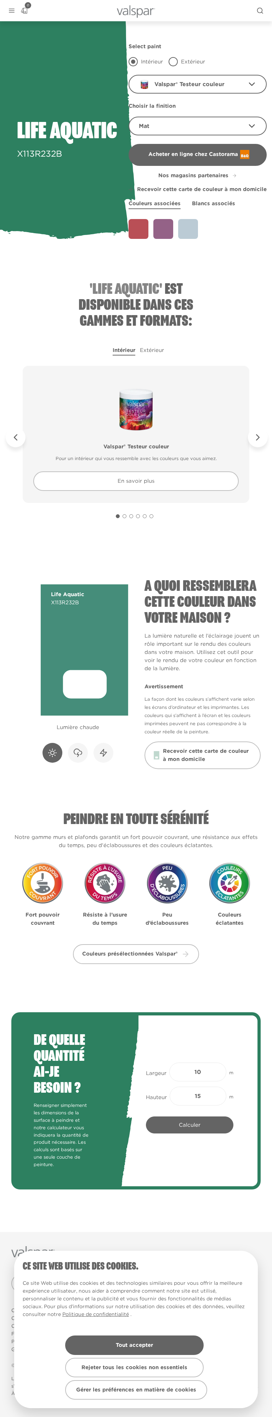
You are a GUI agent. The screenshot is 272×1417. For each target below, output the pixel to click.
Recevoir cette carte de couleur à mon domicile (202, 189)
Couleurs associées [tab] (155, 203)
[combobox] (198, 84)
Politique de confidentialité (95, 1314)
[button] (11, 11)
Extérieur (152, 350)
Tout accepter (134, 1345)
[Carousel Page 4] (138, 516)
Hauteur (156, 1097)
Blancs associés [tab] (213, 203)
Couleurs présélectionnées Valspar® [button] (130, 954)
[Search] (260, 10)
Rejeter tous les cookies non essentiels (134, 1367)
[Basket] (24, 10)
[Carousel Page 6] (151, 516)
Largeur (156, 1073)
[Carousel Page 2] (124, 516)
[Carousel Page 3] (131, 516)
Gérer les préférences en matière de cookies (136, 1390)
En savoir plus (136, 481)
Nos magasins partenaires (193, 175)
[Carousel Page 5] (145, 516)
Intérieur (124, 350)
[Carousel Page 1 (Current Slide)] (118, 516)
